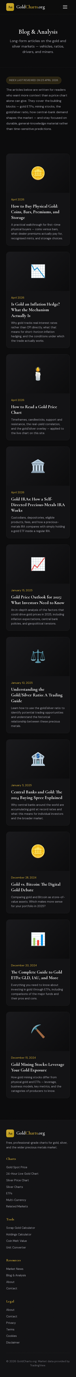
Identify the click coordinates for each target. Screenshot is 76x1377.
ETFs (9, 1193)
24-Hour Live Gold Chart (22, 1173)
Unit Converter (16, 1247)
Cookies (11, 1336)
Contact (11, 1288)
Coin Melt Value (16, 1241)
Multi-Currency (16, 1200)
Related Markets (17, 1206)
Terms (10, 1329)
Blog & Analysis (16, 1275)
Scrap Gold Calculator (20, 1228)
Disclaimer (13, 1342)
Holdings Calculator (18, 1234)
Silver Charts (14, 1187)
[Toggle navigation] (65, 7)
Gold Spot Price (16, 1167)
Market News (14, 1269)
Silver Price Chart (17, 1180)
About (10, 1282)
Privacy (11, 1323)
